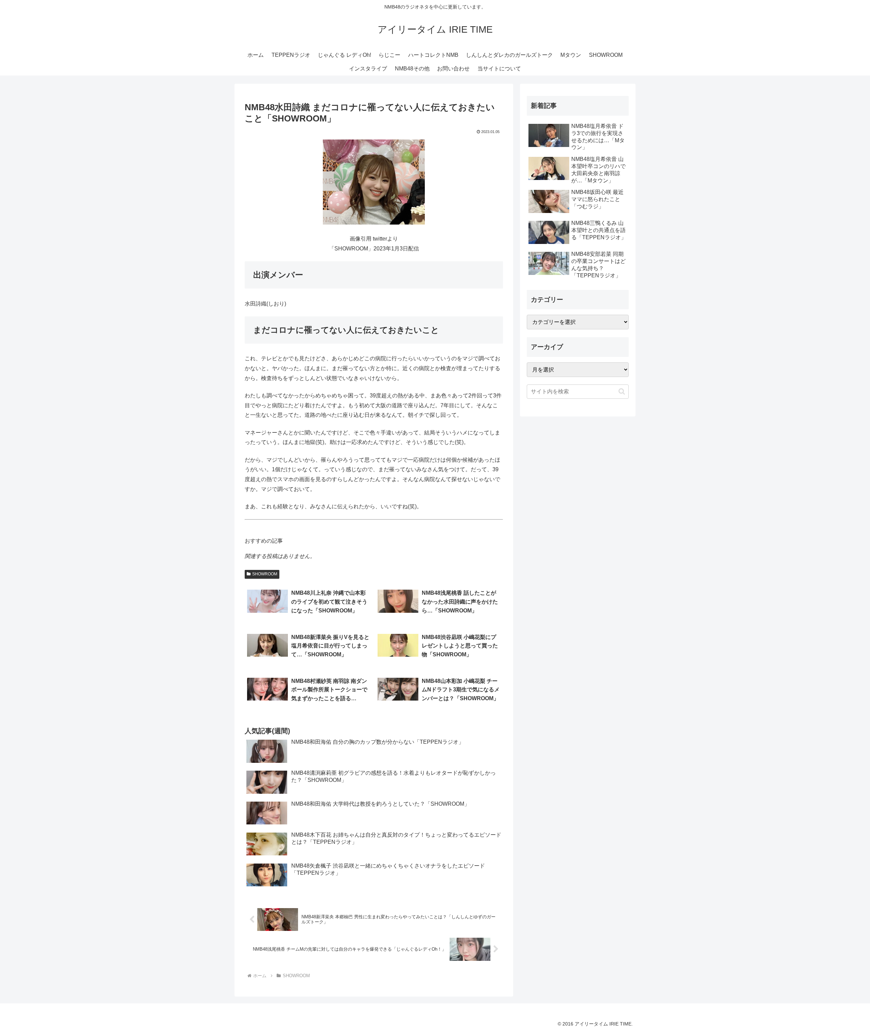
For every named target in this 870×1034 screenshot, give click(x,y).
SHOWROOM (264, 574)
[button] (622, 391)
